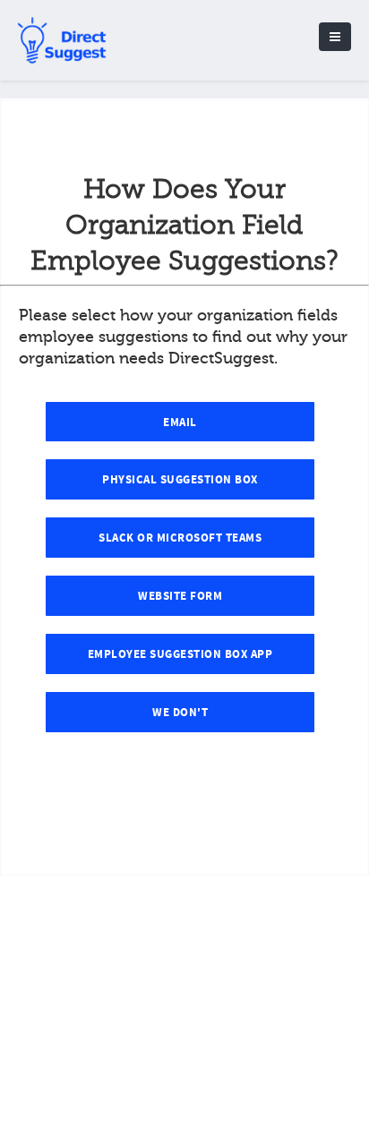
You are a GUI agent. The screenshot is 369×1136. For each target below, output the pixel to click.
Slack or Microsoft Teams (180, 538)
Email (180, 422)
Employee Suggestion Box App (180, 654)
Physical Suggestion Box (180, 480)
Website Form (180, 596)
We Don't (180, 713)
